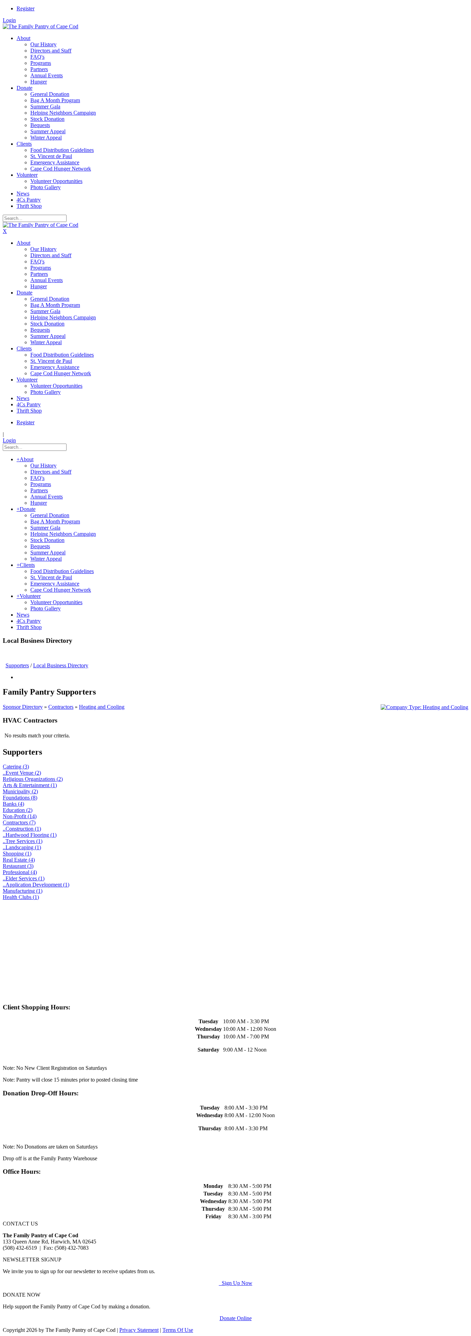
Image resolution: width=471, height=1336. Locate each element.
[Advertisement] (210, 948)
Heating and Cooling (101, 707)
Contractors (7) (19, 822)
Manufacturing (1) (22, 891)
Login (9, 20)
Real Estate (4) (19, 860)
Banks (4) (13, 804)
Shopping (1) (17, 853)
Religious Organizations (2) (33, 779)
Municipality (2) (20, 791)
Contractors (60, 707)
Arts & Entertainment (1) (30, 785)
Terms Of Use (177, 1330)
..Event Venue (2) (22, 773)
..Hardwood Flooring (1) (30, 835)
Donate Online (236, 1318)
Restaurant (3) (18, 866)
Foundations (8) (20, 798)
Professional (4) (20, 872)
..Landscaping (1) (22, 847)
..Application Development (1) (36, 885)
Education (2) (17, 810)
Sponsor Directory (23, 707)
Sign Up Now (235, 1283)
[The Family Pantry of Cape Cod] (40, 26)
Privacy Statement (139, 1330)
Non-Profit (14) (20, 816)
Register (25, 8)
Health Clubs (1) (21, 897)
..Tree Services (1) (22, 841)
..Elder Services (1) (23, 878)
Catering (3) (16, 766)
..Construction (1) (22, 829)
